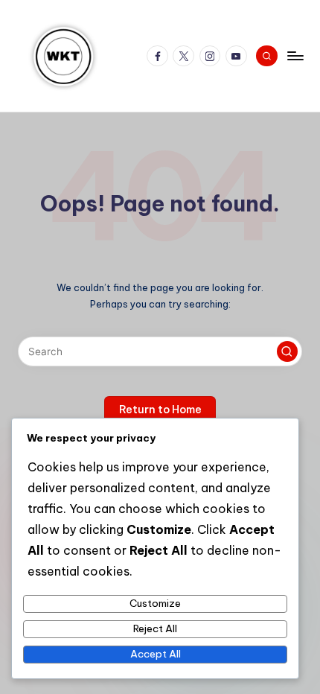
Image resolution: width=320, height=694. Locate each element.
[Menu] (294, 55)
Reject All (155, 628)
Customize (155, 603)
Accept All (155, 653)
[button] (287, 351)
